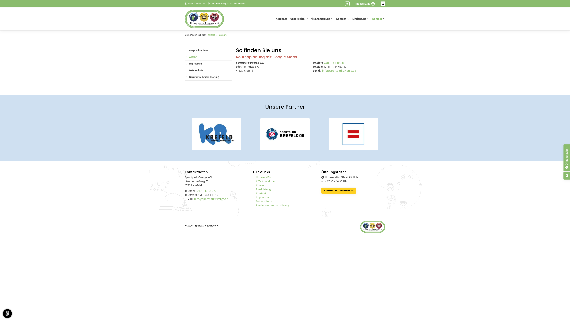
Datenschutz (196, 70)
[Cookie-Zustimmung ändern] (7, 313)
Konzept (341, 19)
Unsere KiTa (297, 19)
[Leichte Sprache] (373, 4)
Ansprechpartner (198, 50)
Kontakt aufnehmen (337, 190)
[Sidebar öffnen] (383, 3)
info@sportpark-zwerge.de (339, 70)
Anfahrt (193, 57)
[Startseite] (207, 19)
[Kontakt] (567, 176)
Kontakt (377, 19)
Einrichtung (359, 19)
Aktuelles (281, 19)
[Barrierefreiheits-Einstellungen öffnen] (347, 3)
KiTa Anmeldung (320, 19)
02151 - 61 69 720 (196, 3)
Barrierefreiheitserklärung (204, 77)
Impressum (195, 63)
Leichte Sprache (363, 4)
